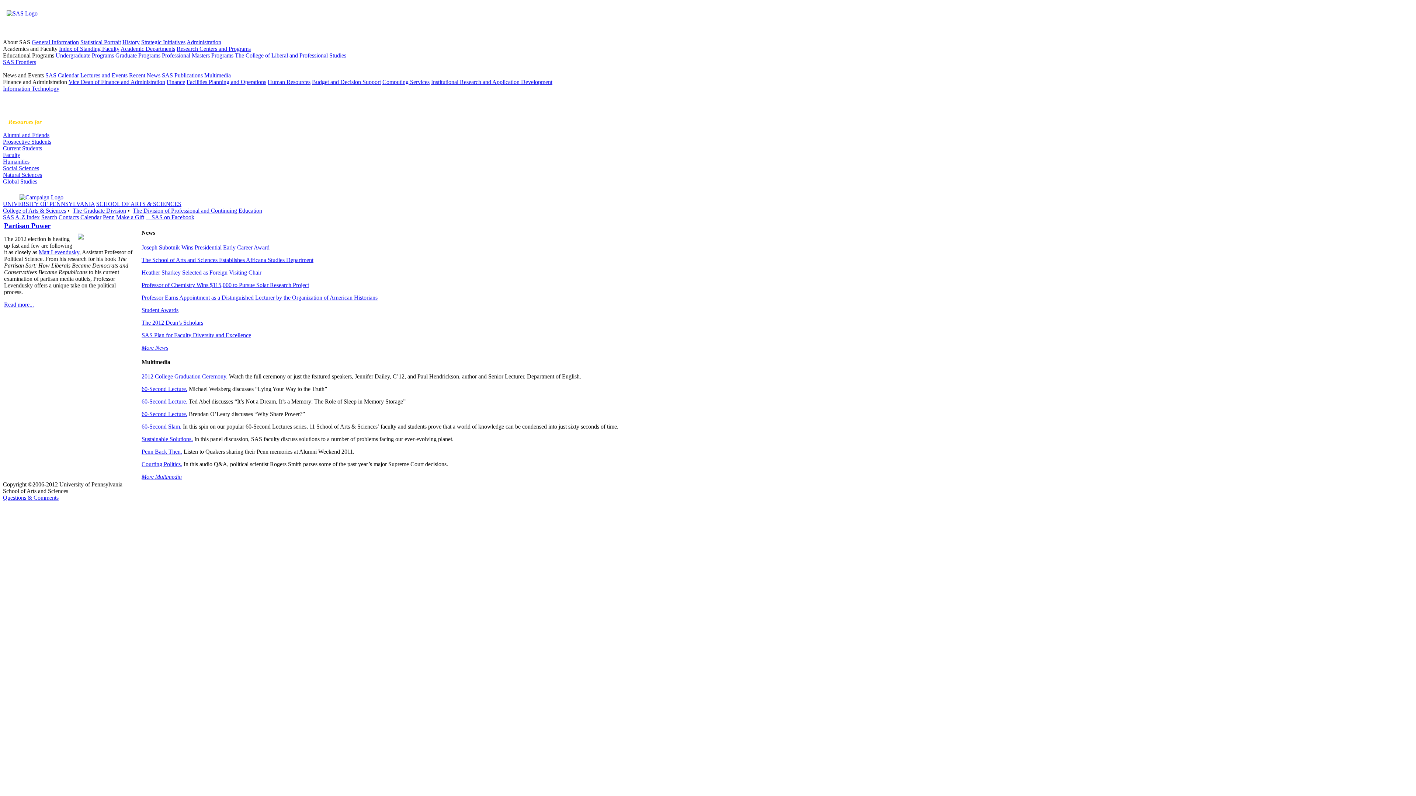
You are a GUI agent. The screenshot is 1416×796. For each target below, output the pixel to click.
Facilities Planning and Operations (226, 82)
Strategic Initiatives (163, 42)
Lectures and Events (104, 75)
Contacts (69, 217)
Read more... (19, 304)
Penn (109, 217)
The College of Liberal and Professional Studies (290, 55)
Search (49, 217)
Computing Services (406, 82)
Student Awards (160, 310)
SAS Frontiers (19, 62)
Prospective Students (27, 142)
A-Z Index (27, 217)
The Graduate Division (99, 210)
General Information (55, 42)
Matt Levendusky (59, 252)
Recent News (144, 75)
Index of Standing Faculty (89, 49)
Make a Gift (130, 217)
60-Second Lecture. (164, 389)
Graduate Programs (137, 55)
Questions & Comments (31, 498)
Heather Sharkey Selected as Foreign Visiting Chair (201, 272)
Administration (204, 42)
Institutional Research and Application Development (491, 82)
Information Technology (31, 88)
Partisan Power (27, 226)
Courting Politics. (162, 464)
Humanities (16, 161)
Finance (176, 82)
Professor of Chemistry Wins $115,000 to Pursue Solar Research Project (225, 285)
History (131, 42)
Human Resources (289, 82)
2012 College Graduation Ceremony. (185, 376)
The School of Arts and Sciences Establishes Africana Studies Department (227, 260)
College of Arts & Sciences (34, 210)
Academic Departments (148, 49)
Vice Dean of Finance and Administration (117, 82)
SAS (8, 217)
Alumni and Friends (26, 135)
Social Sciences (21, 168)
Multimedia (217, 75)
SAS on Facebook (170, 217)
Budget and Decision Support (346, 82)
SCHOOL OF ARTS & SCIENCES (138, 204)
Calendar (90, 217)
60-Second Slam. (161, 426)
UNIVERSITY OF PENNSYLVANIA (49, 204)
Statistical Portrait (100, 42)
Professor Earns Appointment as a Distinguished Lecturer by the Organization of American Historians (260, 297)
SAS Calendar (62, 75)
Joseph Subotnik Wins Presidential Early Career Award (206, 247)
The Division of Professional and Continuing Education (197, 210)
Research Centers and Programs (214, 49)
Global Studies (20, 181)
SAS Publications (182, 75)
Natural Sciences (22, 175)
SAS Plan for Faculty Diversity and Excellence (196, 335)
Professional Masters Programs (197, 55)
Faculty (11, 155)
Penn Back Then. (162, 451)
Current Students (22, 148)
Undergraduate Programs (85, 55)
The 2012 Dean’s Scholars (172, 323)
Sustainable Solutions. (167, 439)
